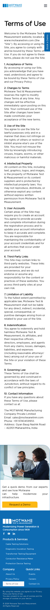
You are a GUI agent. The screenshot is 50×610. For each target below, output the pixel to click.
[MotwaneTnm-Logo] (12, 5)
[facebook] (4, 534)
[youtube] (9, 534)
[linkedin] (14, 534)
